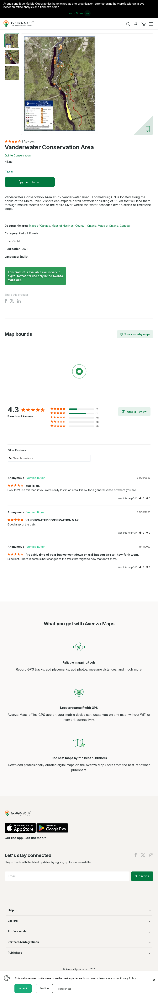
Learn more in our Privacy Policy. (117, 978)
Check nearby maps (137, 334)
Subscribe (142, 876)
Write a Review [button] (136, 411)
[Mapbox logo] (14, 399)
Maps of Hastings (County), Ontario (74, 225)
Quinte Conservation (18, 155)
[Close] (154, 977)
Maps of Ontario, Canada (114, 225)
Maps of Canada (39, 225)
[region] (79, 372)
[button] (141, 498)
